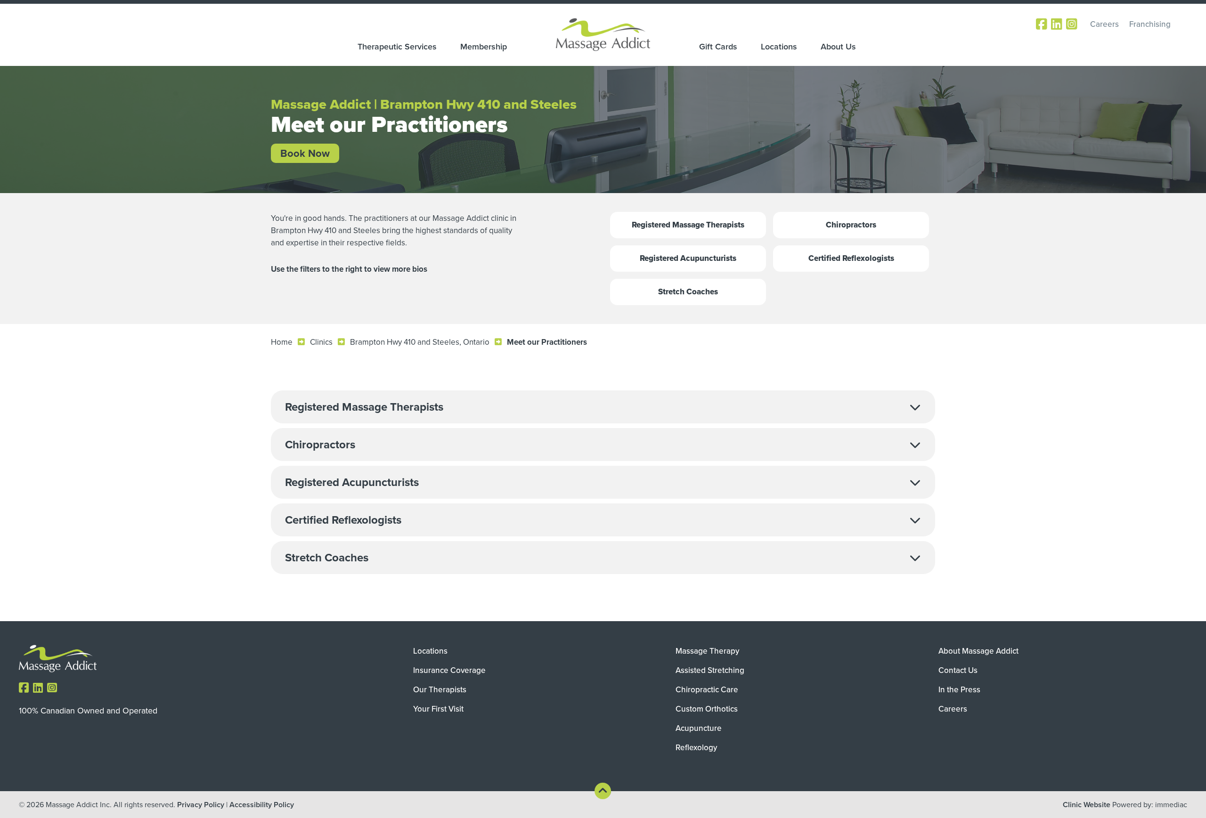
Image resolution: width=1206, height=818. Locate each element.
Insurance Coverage (449, 670)
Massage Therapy (707, 650)
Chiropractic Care (707, 689)
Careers (1104, 24)
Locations (779, 46)
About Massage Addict (978, 650)
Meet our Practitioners (547, 342)
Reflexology (696, 747)
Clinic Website (1086, 804)
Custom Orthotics (707, 708)
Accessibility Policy (261, 804)
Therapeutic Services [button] (397, 46)
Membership (483, 46)
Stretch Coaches (688, 292)
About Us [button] (838, 46)
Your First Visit (438, 708)
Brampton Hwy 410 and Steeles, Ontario (419, 342)
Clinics (321, 342)
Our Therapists (439, 689)
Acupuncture (699, 728)
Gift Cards (718, 46)
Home (282, 342)
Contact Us (958, 670)
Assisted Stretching (710, 670)
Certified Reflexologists (851, 258)
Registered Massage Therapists (688, 225)
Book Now (305, 153)
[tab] (603, 406)
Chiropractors (851, 225)
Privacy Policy (200, 804)
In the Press (959, 689)
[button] (603, 406)
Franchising (1150, 24)
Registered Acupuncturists (688, 258)
